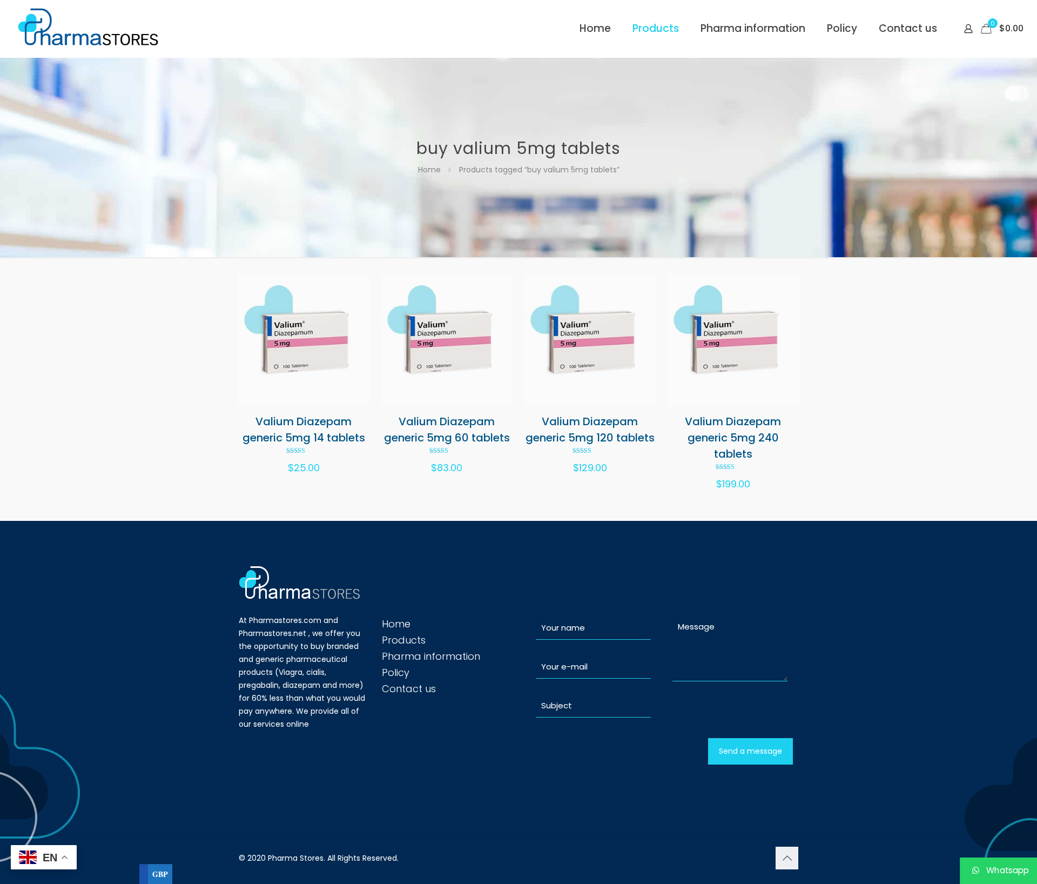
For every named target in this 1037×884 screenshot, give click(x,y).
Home (429, 169)
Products (404, 640)
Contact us (409, 688)
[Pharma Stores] (90, 28)
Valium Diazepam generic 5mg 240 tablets (733, 437)
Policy (395, 672)
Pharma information (431, 656)
